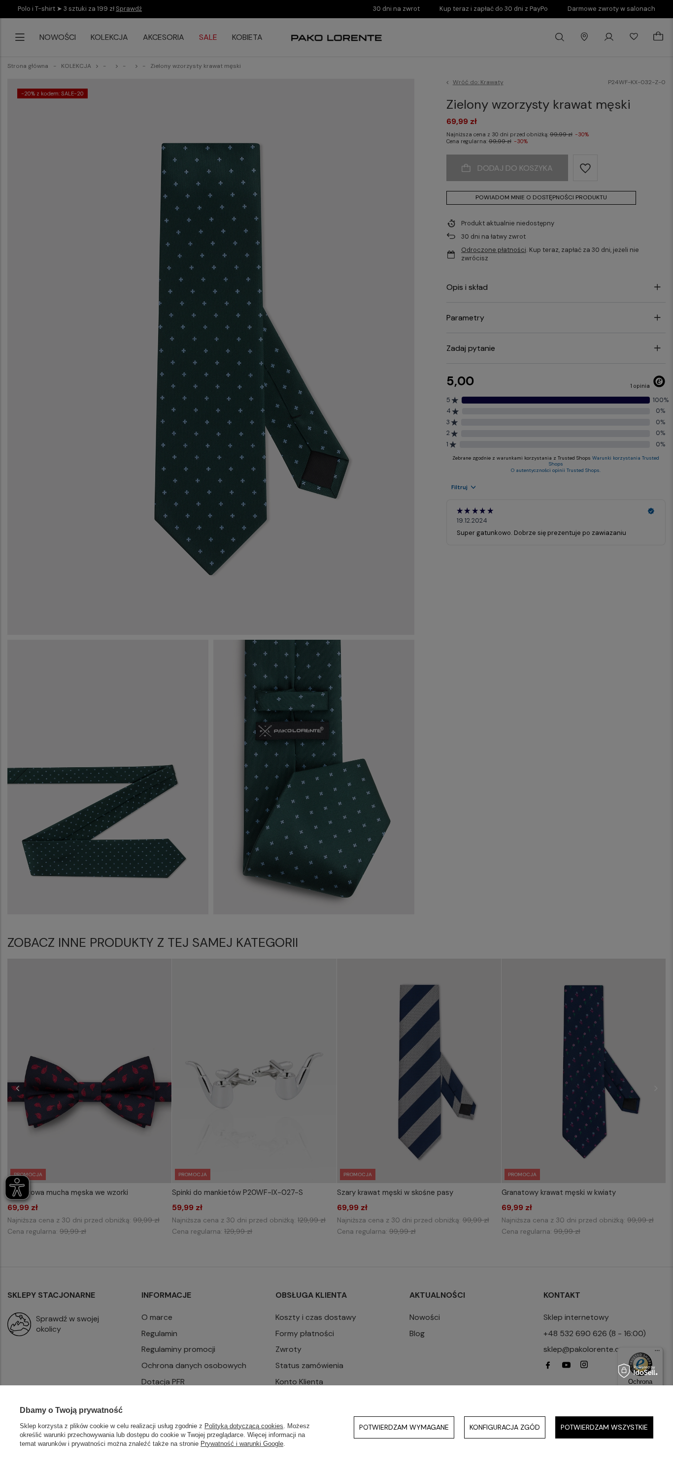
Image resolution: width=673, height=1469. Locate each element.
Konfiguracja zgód (505, 1427)
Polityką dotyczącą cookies (243, 1426)
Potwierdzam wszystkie (604, 1427)
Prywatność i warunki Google (242, 1443)
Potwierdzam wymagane (404, 1427)
